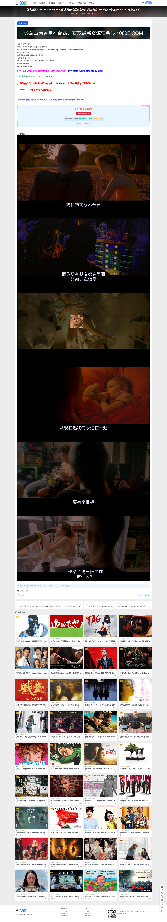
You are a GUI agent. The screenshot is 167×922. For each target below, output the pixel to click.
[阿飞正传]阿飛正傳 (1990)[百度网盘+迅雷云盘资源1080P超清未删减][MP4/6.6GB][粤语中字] (66, 897)
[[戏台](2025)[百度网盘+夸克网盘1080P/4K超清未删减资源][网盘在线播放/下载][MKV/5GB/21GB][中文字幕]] (31, 690)
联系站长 (87, 915)
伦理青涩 (71, 3)
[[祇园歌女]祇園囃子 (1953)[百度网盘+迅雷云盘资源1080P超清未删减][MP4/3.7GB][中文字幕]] (100, 849)
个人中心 (64, 911)
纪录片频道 (82, 3)
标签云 (63, 913)
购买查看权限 (84, 113)
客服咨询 (87, 913)
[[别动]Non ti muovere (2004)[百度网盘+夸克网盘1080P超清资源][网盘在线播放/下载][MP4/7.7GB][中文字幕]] (31, 626)
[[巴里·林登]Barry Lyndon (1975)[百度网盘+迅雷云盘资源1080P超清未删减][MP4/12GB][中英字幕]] (66, 690)
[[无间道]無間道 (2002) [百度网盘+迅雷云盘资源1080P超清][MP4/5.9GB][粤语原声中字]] (31, 818)
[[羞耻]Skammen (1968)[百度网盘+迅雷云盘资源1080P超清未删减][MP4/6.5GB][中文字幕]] (66, 754)
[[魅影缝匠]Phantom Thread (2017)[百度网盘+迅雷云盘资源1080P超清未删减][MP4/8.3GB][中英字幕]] (66, 658)
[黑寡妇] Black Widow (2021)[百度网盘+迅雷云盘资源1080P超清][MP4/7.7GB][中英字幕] (100, 674)
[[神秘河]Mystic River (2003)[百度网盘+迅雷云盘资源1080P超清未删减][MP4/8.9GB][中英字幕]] (100, 690)
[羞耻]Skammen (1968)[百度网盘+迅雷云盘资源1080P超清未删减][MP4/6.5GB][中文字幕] (66, 769)
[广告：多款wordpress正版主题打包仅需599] (83, 34)
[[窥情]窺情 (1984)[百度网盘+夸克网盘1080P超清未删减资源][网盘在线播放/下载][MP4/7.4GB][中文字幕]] (135, 626)
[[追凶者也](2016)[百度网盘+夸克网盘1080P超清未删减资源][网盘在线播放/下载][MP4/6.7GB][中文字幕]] (66, 626)
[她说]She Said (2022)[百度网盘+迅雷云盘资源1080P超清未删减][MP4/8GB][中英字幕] (135, 865)
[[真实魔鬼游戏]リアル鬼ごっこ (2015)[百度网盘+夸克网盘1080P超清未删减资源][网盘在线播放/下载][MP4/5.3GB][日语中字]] (100, 626)
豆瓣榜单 (61, 3)
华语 (53, 639)
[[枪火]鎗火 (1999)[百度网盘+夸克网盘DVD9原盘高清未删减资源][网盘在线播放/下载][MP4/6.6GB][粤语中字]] (135, 786)
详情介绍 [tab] (23, 23)
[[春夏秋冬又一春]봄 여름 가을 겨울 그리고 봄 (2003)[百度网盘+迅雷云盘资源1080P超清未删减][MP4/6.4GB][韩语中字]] (135, 754)
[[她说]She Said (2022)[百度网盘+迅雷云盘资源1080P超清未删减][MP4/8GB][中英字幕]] (135, 849)
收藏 (147, 595)
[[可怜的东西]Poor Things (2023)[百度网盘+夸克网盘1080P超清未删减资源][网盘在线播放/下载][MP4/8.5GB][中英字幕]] (31, 881)
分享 (141, 595)
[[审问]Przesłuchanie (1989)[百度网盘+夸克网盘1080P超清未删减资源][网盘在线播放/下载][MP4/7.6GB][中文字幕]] (66, 818)
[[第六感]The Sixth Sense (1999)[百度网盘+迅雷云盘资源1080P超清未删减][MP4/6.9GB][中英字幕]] (66, 849)
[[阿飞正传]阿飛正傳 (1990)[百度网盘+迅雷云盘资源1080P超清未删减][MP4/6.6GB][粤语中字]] (66, 881)
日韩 (87, 639)
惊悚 (27, 591)
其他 (87, 830)
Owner (23, 595)
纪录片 (88, 894)
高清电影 (42, 3)
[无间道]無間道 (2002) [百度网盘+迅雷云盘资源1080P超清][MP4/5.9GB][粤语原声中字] (31, 833)
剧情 (22, 591)
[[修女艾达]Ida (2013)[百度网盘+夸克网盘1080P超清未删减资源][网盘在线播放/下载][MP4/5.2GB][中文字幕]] (100, 786)
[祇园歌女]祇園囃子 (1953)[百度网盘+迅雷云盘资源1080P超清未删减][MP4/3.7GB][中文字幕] (100, 865)
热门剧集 (52, 3)
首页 (34, 3)
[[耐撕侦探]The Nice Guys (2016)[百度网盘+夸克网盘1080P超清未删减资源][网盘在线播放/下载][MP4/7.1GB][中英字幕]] (135, 818)
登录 (149, 3)
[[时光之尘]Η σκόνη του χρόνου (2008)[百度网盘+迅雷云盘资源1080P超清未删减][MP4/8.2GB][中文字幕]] (66, 722)
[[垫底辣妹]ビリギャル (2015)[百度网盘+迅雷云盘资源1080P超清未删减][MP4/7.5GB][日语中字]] (135, 722)
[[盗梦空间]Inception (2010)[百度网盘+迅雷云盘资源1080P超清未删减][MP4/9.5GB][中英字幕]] (135, 881)
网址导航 (64, 915)
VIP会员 (91, 3)
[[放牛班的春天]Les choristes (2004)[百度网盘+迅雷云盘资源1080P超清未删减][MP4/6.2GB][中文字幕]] (31, 786)
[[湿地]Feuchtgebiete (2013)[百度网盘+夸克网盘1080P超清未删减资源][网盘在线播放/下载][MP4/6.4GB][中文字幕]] (31, 754)
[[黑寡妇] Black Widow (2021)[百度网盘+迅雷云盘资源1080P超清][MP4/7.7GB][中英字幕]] (100, 658)
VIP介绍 (87, 911)
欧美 (83, 13)
